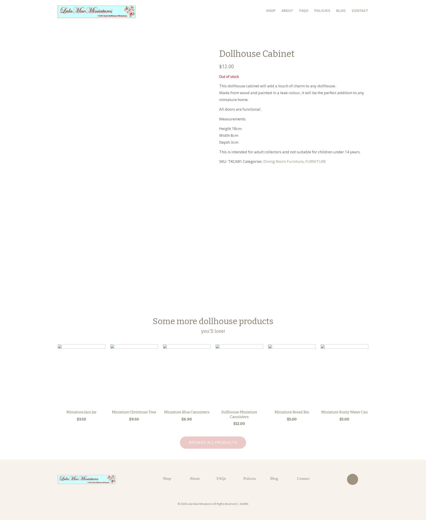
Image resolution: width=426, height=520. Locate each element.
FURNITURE (315, 161)
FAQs (303, 10)
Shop (271, 10)
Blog (341, 10)
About (287, 10)
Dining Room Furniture (283, 161)
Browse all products (213, 442)
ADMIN (244, 504)
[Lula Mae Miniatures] (96, 12)
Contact (360, 10)
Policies (322, 10)
